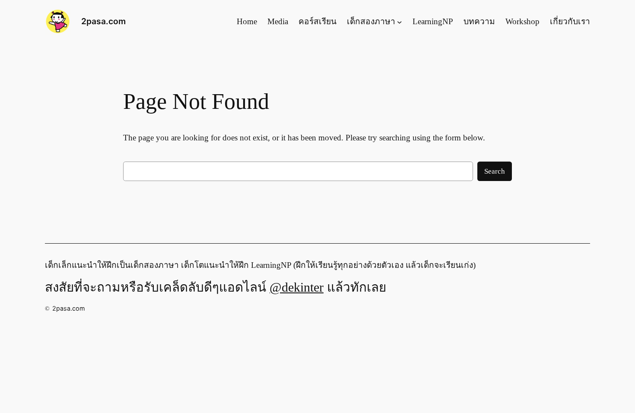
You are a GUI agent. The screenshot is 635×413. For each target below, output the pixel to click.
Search (494, 171)
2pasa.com (103, 21)
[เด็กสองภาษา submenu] (399, 21)
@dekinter (297, 287)
